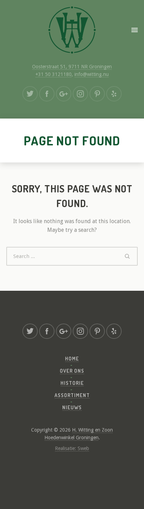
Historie (72, 383)
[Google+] (63, 93)
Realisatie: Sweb (72, 448)
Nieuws (72, 407)
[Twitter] (30, 93)
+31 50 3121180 (53, 74)
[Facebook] (47, 93)
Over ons (72, 371)
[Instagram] (80, 93)
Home (72, 359)
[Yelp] (114, 93)
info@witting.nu (91, 74)
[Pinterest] (97, 93)
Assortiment (72, 395)
